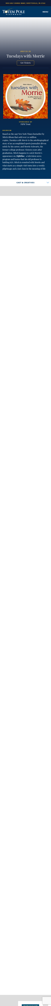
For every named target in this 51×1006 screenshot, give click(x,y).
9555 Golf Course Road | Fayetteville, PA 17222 (25, 3)
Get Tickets (25, 62)
